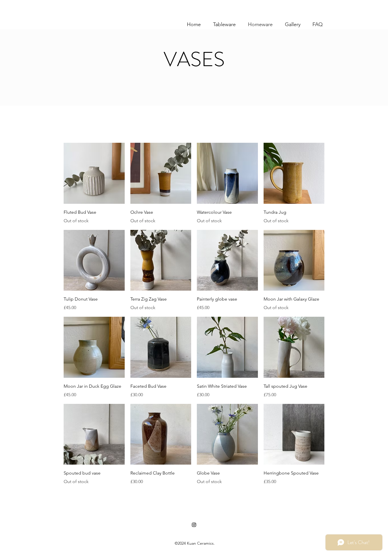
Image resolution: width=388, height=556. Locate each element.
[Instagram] (194, 525)
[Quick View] (94, 173)
